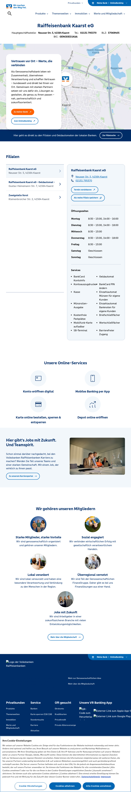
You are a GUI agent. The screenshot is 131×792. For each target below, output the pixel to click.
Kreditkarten (61, 714)
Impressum (106, 776)
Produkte (10, 708)
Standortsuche (37, 719)
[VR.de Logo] (20, 6)
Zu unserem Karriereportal (21, 476)
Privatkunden (74, 3)
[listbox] (35, 228)
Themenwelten (13, 714)
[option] (35, 171)
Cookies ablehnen (65, 786)
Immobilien (11, 719)
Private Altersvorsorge (65, 725)
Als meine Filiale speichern (86, 197)
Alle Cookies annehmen (98, 786)
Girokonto (59, 708)
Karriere (34, 725)
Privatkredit (60, 719)
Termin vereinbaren (83, 189)
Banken (34, 708)
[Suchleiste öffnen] (9, 13)
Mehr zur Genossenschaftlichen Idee (84, 678)
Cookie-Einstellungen (30, 786)
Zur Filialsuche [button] (109, 135)
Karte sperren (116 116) (41, 714)
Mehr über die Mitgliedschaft (63, 637)
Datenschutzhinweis (90, 776)
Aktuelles (35, 730)
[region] (65, 764)
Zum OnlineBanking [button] (23, 121)
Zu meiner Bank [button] (21, 112)
